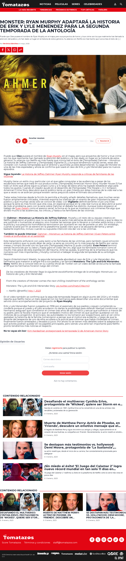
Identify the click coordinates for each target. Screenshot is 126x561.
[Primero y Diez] (121, 554)
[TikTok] (115, 539)
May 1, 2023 (34, 291)
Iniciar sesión (65, 373)
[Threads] (121, 539)
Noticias (45, 4)
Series (76, 4)
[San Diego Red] (97, 553)
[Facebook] (92, 539)
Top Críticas (87, 10)
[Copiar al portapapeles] (20, 49)
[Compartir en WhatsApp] (14, 49)
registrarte (57, 348)
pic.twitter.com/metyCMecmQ (73, 286)
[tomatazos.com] (18, 141)
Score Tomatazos (11, 542)
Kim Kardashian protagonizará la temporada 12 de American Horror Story (67, 331)
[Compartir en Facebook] (2, 49)
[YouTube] (109, 539)
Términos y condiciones (37, 542)
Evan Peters (22, 208)
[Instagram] (103, 539)
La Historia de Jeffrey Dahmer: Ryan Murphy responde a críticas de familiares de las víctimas (59, 175)
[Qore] (113, 553)
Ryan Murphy (54, 156)
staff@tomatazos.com (65, 542)
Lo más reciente (27, 10)
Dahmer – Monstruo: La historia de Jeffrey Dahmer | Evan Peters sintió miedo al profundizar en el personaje (59, 235)
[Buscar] (121, 4)
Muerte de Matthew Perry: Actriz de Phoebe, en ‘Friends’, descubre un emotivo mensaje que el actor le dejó (82, 424)
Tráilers (102, 10)
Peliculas (61, 4)
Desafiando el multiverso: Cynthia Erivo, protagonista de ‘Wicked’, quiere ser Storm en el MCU (82, 403)
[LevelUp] (43, 553)
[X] (97, 539)
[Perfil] (115, 4)
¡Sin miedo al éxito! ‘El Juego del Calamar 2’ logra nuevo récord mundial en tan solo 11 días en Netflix (83, 468)
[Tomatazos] (16, 4)
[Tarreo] (55, 553)
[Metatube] (81, 553)
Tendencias (46, 10)
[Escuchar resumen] (24, 141)
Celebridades (93, 4)
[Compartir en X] (8, 49)
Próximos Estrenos (66, 10)
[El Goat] (119, 558)
